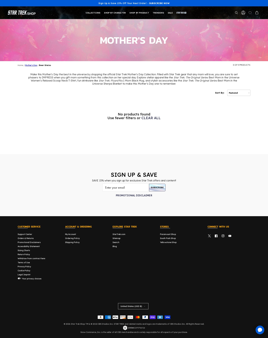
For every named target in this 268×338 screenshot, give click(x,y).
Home (20, 65)
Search (116, 242)
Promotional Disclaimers (29, 242)
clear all (151, 118)
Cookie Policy (24, 270)
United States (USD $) (131, 306)
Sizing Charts (24, 250)
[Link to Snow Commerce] (134, 329)
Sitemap (117, 238)
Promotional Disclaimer (134, 195)
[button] (236, 12)
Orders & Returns (26, 238)
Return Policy (24, 254)
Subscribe (157, 187)
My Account (70, 234)
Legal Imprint (24, 274)
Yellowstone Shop (168, 242)
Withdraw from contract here (31, 258)
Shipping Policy (72, 242)
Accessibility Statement (29, 246)
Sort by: (219, 92)
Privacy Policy (24, 266)
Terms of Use (24, 262)
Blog (115, 246)
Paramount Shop (168, 234)
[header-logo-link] (22, 12)
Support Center (25, 234)
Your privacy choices (32, 278)
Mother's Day (31, 65)
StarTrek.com (119, 234)
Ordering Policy (72, 238)
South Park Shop (168, 238)
